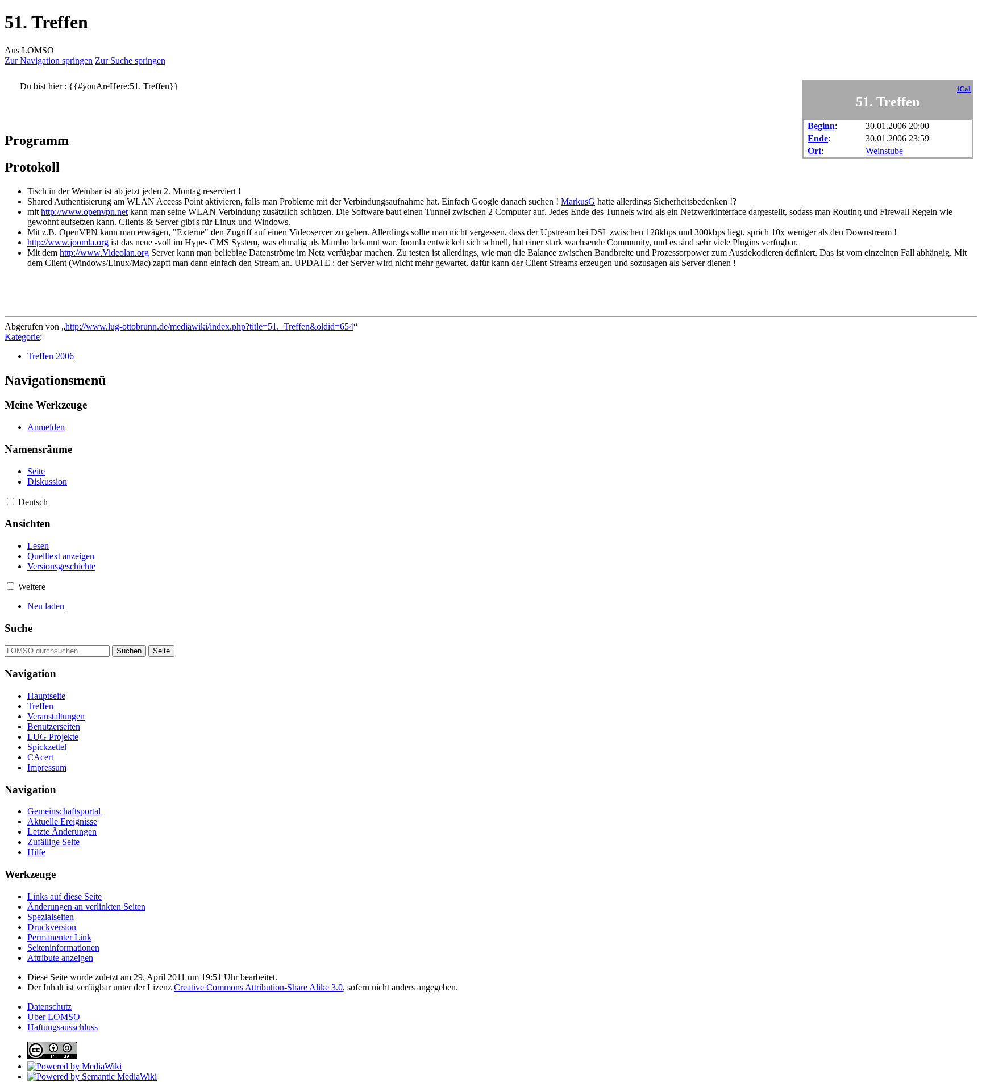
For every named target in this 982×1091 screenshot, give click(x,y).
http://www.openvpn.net (84, 211)
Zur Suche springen (130, 60)
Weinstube (884, 151)
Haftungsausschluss (62, 1027)
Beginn (821, 126)
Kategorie (22, 337)
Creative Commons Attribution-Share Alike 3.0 (258, 987)
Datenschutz (49, 1006)
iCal (964, 89)
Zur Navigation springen (49, 60)
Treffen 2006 (50, 356)
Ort (814, 151)
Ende (818, 138)
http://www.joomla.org (68, 242)
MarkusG (578, 201)
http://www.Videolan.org (104, 252)
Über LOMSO (53, 1017)
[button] (10, 501)
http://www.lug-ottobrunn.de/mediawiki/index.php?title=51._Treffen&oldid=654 (209, 326)
